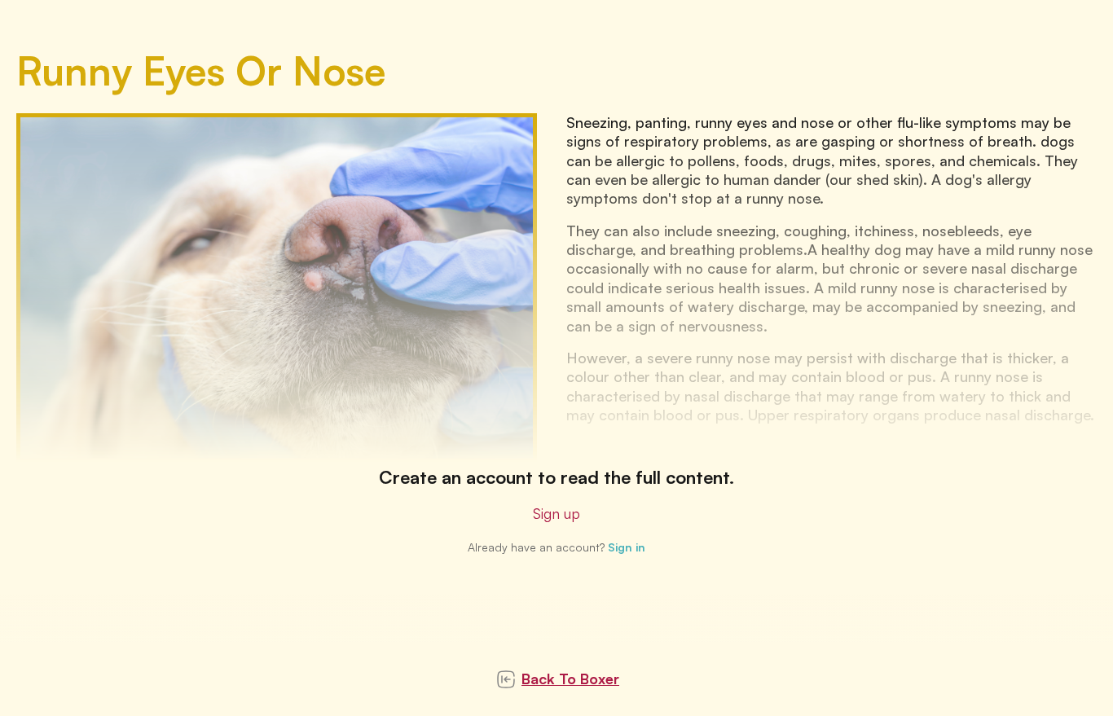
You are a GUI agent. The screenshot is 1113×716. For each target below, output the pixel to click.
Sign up (556, 513)
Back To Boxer (570, 678)
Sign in (626, 547)
